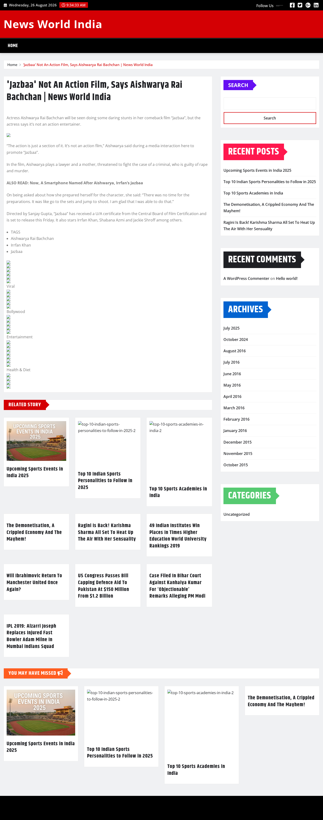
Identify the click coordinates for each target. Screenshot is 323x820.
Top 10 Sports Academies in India (178, 492)
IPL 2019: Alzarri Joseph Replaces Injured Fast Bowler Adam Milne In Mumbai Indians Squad (31, 636)
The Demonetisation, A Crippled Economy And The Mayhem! (34, 532)
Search (238, 84)
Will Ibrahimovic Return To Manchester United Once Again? (34, 582)
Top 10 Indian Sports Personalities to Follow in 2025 (105, 481)
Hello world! (286, 278)
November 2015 (237, 453)
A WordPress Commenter (246, 278)
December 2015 (237, 442)
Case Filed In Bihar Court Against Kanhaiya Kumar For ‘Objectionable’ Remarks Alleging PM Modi (177, 586)
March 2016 (233, 407)
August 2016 (234, 350)
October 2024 (235, 339)
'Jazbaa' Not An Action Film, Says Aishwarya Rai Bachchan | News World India (88, 64)
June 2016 (232, 373)
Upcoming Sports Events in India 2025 (35, 472)
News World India (53, 24)
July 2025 (231, 328)
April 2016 (232, 396)
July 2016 (231, 362)
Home (13, 45)
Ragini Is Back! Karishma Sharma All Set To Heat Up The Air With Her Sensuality (107, 532)
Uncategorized (236, 514)
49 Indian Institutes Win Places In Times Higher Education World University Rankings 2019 (178, 536)
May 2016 (232, 385)
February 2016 (236, 419)
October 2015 (235, 464)
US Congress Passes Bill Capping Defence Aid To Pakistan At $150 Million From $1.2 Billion (103, 586)
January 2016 (235, 430)
